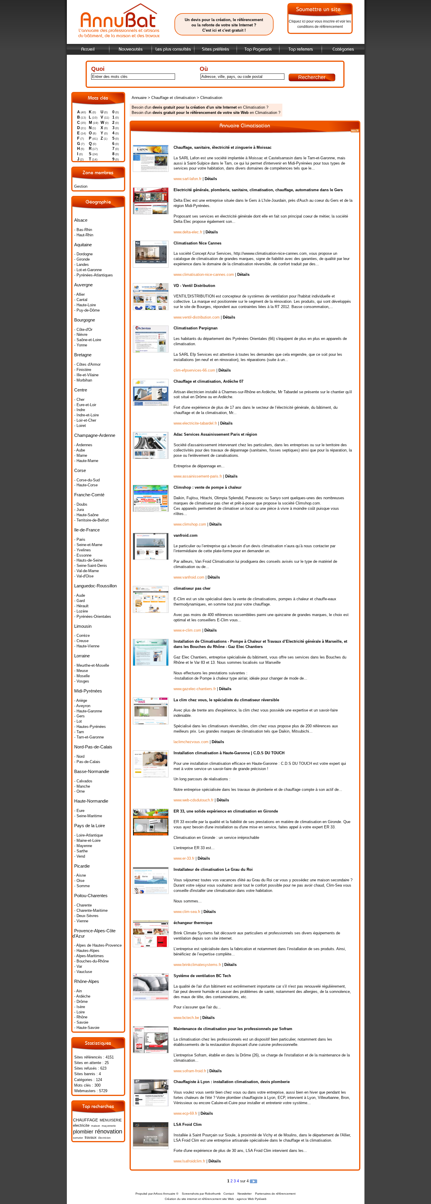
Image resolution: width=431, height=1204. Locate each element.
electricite (81, 1125)
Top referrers (301, 49)
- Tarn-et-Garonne (89, 737)
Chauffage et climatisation (174, 97)
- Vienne (81, 921)
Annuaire (139, 97)
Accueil (88, 49)
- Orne (79, 791)
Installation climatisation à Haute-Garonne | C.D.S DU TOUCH (229, 753)
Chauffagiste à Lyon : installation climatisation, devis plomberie (232, 1082)
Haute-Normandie (91, 800)
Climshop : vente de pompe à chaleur (208, 487)
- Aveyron (82, 706)
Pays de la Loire (89, 825)
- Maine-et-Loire (87, 840)
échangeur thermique (193, 923)
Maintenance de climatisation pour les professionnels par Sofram (233, 1029)
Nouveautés (130, 49)
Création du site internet (181, 1198)
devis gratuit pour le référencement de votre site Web (200, 112)
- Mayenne (83, 846)
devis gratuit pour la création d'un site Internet (194, 107)
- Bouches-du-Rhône (91, 961)
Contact (228, 1193)
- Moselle (82, 676)
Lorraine (82, 655)
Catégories (343, 49)
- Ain (78, 991)
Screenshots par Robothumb (201, 1193)
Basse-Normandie (91, 771)
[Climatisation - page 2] (253, 1181)
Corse (80, 470)
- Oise (79, 880)
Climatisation (211, 97)
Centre (80, 389)
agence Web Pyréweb (252, 1198)
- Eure (79, 810)
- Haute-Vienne (86, 646)
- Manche (82, 786)
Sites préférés (215, 49)
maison (95, 1125)
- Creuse (81, 641)
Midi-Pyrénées (88, 690)
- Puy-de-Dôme (87, 310)
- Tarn (79, 732)
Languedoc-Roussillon (95, 585)
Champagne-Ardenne (94, 435)
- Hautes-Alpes (86, 950)
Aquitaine (83, 244)
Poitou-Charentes (91, 895)
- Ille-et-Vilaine (86, 375)
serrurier (78, 1137)
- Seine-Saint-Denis (90, 565)
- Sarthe (81, 851)
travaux (90, 1137)
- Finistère (82, 369)
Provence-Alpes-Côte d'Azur (94, 933)
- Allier (79, 294)
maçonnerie (109, 1125)
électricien (104, 1137)
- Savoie (81, 1022)
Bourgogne (84, 319)
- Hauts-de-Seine (88, 560)
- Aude (79, 595)
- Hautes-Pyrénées (90, 726)
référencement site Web (218, 1198)
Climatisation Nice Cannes (197, 243)
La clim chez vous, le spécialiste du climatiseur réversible (226, 700)
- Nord (79, 756)
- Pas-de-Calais (87, 762)
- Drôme (81, 1001)
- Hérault (81, 606)
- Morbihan (83, 380)
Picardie (82, 865)
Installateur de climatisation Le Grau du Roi (213, 869)
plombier (83, 1132)
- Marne (80, 455)
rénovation (108, 1131)
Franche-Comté (89, 494)
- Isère (79, 1007)
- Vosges (81, 681)
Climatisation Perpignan (196, 328)
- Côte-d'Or (83, 329)
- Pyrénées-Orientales (92, 616)
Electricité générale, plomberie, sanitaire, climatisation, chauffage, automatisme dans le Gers (258, 190)
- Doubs (80, 504)
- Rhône (80, 1017)
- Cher (79, 399)
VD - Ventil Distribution (194, 285)
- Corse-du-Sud (87, 480)
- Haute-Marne (86, 461)
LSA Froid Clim (188, 1124)
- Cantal (80, 299)
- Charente (83, 905)
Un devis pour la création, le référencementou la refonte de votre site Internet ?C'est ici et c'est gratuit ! (224, 25)
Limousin (82, 626)
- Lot (78, 721)
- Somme (82, 886)
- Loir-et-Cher (85, 420)
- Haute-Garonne (88, 711)
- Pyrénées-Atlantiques (93, 275)
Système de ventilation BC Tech (202, 976)
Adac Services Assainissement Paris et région (215, 434)
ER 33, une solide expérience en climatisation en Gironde (226, 811)
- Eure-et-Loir (85, 405)
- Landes (81, 264)
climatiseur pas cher (192, 588)
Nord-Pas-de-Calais (93, 746)
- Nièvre (80, 334)
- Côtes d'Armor (87, 364)
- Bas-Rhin (83, 230)
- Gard (79, 600)
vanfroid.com (186, 535)
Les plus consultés (173, 49)
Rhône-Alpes (86, 981)
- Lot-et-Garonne (88, 270)
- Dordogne (83, 254)
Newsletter (244, 1193)
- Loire (79, 1012)
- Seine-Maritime (88, 816)
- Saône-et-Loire (87, 340)
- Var (78, 966)
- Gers (79, 716)
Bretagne (82, 354)
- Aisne (80, 875)
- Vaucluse (83, 971)
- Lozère (81, 611)
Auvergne (83, 284)
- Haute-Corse (86, 485)
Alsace (80, 220)
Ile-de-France (87, 529)
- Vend (79, 856)
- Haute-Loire (85, 305)
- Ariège (80, 700)
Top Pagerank (258, 49)
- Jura (79, 509)
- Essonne (82, 555)
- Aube (79, 450)
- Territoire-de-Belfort (91, 520)
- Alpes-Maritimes (89, 956)
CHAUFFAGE (85, 1120)
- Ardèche (82, 996)
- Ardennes (83, 445)
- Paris (79, 539)
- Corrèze (82, 635)
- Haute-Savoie (86, 1027)
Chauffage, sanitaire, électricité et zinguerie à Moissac (223, 147)
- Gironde (82, 259)
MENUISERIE (111, 1120)
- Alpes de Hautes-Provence (98, 945)
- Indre (79, 410)
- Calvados (83, 781)
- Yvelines (82, 550)
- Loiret (80, 425)
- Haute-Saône (86, 515)
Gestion (80, 186)
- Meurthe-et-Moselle (91, 665)
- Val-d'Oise (84, 576)
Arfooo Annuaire (164, 1193)
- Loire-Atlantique (88, 835)
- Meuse (81, 670)
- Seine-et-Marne (88, 545)
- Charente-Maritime (91, 910)
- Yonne (80, 345)
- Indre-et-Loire (86, 415)
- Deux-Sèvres (86, 916)
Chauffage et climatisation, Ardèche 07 (208, 381)
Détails (211, 179)
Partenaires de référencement (275, 1193)
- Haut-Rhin (83, 235)
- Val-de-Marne (86, 571)
